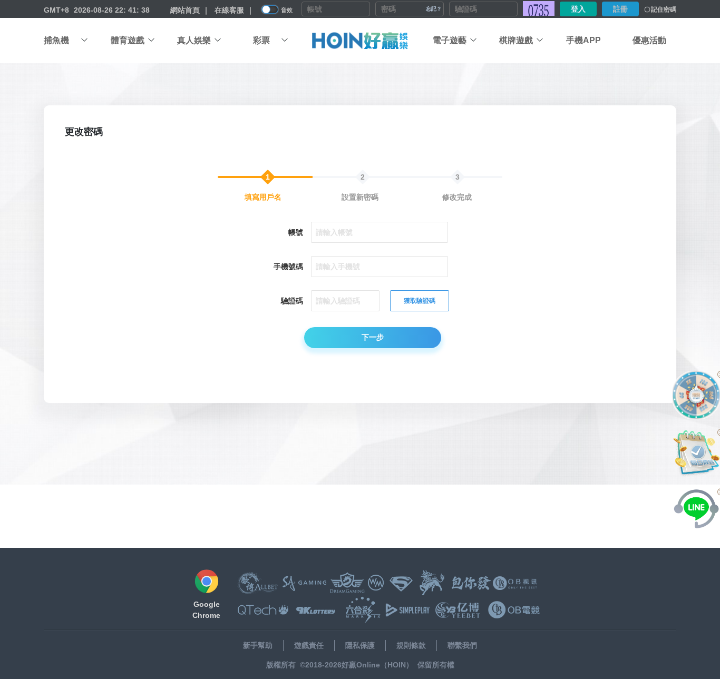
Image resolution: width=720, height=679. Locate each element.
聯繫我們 (462, 645)
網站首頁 (185, 10)
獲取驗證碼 (419, 300)
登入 (578, 9)
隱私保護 (360, 645)
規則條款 (411, 645)
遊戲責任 (309, 645)
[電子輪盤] (696, 395)
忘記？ (434, 9)
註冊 (620, 9)
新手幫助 (258, 645)
